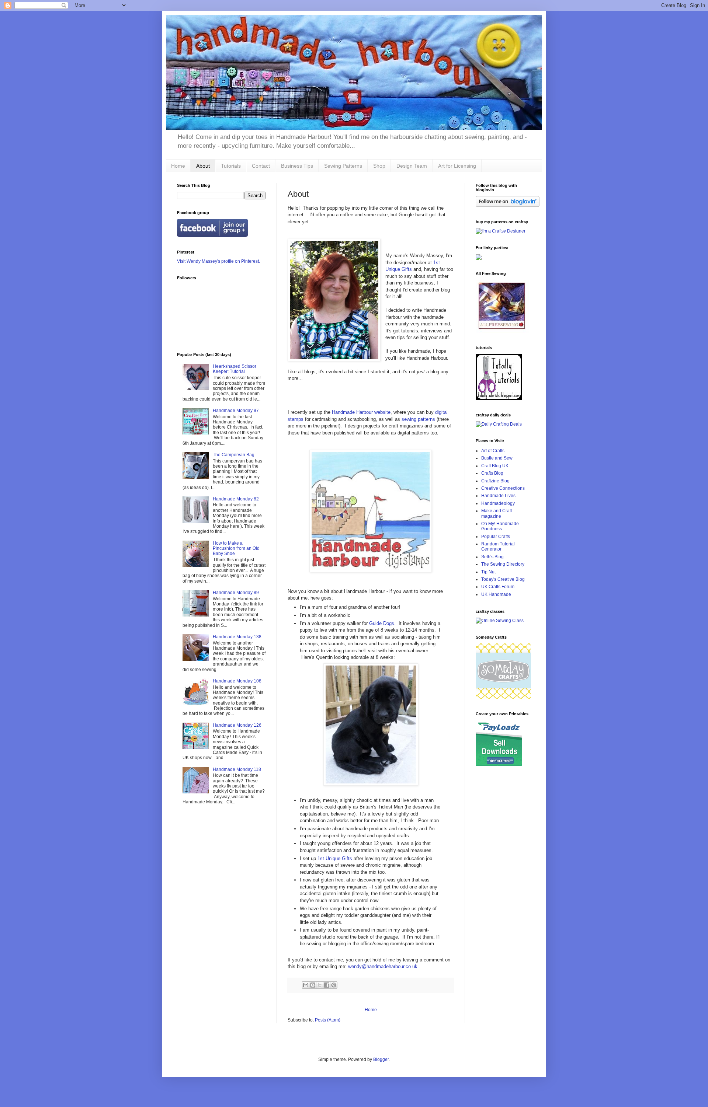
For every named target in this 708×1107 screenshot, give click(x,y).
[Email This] (305, 985)
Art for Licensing (457, 166)
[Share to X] (319, 985)
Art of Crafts (492, 450)
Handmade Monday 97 (236, 410)
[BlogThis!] (312, 985)
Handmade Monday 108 (237, 681)
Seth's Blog (492, 556)
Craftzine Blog (495, 480)
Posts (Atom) (327, 1020)
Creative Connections (503, 488)
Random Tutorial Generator (498, 546)
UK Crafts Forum (497, 586)
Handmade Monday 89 (236, 592)
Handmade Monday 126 (237, 725)
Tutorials (231, 166)
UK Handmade (496, 594)
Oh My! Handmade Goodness (500, 526)
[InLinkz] (479, 256)
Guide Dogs (381, 623)
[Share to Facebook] (326, 985)
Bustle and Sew (497, 458)
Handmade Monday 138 (237, 636)
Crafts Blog (492, 473)
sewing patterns (417, 419)
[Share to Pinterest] (333, 985)
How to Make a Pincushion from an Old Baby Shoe (236, 548)
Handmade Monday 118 (237, 769)
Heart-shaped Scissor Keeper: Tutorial (234, 369)
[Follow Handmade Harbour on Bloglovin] (507, 205)
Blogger (381, 1059)
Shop (379, 166)
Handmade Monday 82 (236, 499)
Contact (261, 166)
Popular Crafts (495, 536)
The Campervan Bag (233, 454)
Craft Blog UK (495, 465)
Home (178, 166)
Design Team (411, 166)
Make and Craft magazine (496, 513)
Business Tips (297, 166)
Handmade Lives (498, 495)
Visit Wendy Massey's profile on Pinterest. (218, 261)
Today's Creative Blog (503, 579)
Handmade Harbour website (361, 412)
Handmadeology (498, 503)
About (203, 166)
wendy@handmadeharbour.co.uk (382, 966)
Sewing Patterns (343, 166)
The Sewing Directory (502, 564)
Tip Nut (488, 572)
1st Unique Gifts (334, 858)
